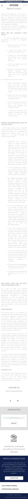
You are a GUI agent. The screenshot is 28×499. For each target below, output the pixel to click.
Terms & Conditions (23, 497)
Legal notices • (15, 497)
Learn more (14, 478)
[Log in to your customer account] (24, 5)
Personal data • (8, 497)
